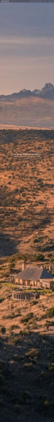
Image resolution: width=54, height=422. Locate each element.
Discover (27, 158)
